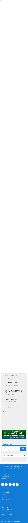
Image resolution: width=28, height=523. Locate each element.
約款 (13, 394)
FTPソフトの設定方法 (11, 375)
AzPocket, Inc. (9, 521)
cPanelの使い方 (9, 378)
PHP (15, 401)
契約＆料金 (8, 394)
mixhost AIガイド (5, 499)
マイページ (23, 466)
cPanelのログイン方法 (11, 382)
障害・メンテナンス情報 (10, 468)
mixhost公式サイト (6, 476)
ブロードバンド (5, 494)
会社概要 (4, 478)
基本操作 (16, 385)
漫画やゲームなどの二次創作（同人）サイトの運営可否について (14, 391)
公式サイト (16, 466)
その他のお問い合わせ (6, 511)
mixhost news (20, 468)
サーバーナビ (4, 497)
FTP (15, 378)
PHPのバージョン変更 (11, 399)
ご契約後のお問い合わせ (7, 509)
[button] (14, 407)
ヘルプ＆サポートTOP (7, 466)
